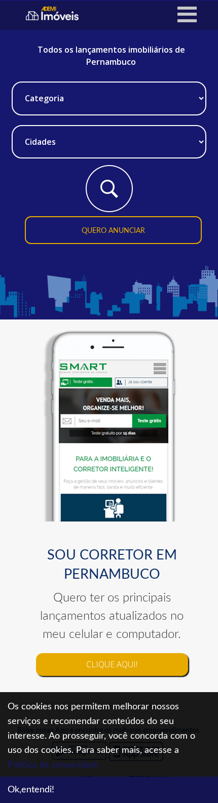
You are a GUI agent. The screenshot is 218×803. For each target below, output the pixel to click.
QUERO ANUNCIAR (113, 230)
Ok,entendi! (31, 789)
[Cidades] (109, 136)
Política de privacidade (53, 765)
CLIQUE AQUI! (111, 664)
